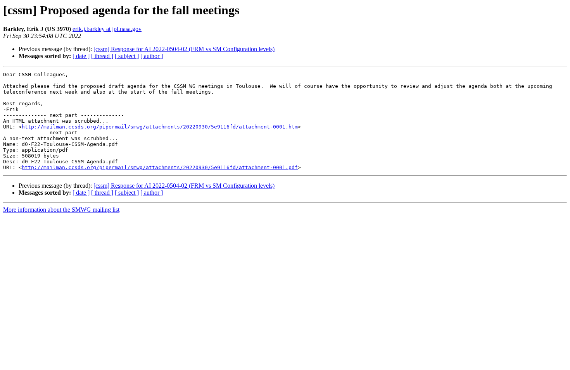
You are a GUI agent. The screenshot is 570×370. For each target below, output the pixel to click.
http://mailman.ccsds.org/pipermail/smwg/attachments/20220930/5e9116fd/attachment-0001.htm (160, 127)
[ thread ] (102, 56)
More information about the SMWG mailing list (61, 209)
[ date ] (81, 56)
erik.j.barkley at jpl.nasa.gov (107, 29)
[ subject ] (127, 56)
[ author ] (151, 56)
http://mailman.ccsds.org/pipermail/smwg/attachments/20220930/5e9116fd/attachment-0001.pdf (160, 167)
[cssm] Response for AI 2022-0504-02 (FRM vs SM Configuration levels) (184, 49)
